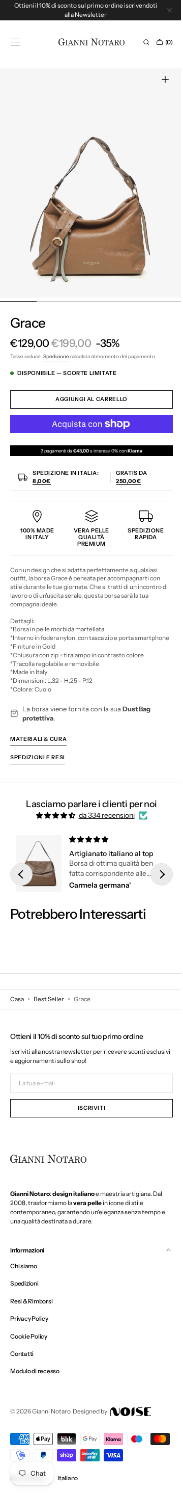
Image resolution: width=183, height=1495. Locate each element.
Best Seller (49, 1004)
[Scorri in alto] (160, 1480)
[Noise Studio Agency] (129, 1417)
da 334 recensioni (103, 824)
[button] (15, 42)
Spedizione (56, 356)
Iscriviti (88, 1113)
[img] (52, 824)
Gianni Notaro (51, 1417)
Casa (17, 1004)
